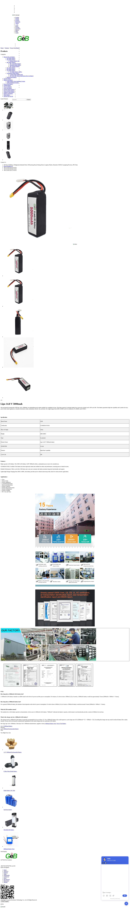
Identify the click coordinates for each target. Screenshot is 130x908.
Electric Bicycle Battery (27, 64)
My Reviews (20, 97)
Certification (24, 53)
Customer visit (24, 55)
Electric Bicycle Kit (26, 87)
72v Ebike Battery (11, 70)
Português (17, 21)
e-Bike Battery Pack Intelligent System (16, 81)
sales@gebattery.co (17, 1)
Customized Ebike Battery (13, 73)
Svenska (17, 27)
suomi (16, 26)
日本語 (17, 19)
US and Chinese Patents (27, 49)
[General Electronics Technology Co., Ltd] (23, 41)
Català (16, 32)
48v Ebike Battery (11, 62)
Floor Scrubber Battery (27, 80)
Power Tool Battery (26, 70)
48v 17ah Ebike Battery (15, 63)
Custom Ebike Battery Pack (16, 74)
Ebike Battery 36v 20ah (9, 790)
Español (17, 20)
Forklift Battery (25, 72)
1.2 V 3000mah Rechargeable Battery (10, 729)
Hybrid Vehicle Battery (27, 78)
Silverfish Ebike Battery (15, 65)
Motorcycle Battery (26, 68)
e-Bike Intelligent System (13, 82)
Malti (16, 31)
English (17, 17)
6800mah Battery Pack (50, 723)
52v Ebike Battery (11, 67)
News (18, 95)
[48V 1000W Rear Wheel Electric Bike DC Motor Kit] (8, 110)
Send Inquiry (4, 411)
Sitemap (5, 882)
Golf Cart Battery (8, 88)
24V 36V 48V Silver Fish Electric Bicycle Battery (22, 76)
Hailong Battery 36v (14, 61)
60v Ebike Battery (11, 69)
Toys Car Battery (25, 74)
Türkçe (17, 23)
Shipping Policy (25, 61)
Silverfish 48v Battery (9, 829)
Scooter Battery (25, 66)
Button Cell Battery (26, 83)
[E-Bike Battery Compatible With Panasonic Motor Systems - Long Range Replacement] (8, 139)
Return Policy (24, 57)
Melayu (17, 30)
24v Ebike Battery (11, 58)
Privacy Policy (25, 59)
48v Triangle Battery (14, 66)
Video (18, 89)
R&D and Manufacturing (28, 48)
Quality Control (25, 51)
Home (18, 44)
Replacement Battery (12, 77)
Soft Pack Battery (8, 809)
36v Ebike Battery (11, 59)
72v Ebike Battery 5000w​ (16, 72)
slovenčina (17, 28)
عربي (16, 24)
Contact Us (19, 93)
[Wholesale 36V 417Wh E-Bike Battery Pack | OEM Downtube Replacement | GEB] (8, 120)
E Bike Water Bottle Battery (10, 771)
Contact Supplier (4, 901)
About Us (19, 46)
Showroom (6, 880)
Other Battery (24, 85)
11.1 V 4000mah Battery (6, 726)
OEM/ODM (20, 91)
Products (19, 63)
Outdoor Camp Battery (27, 81)
